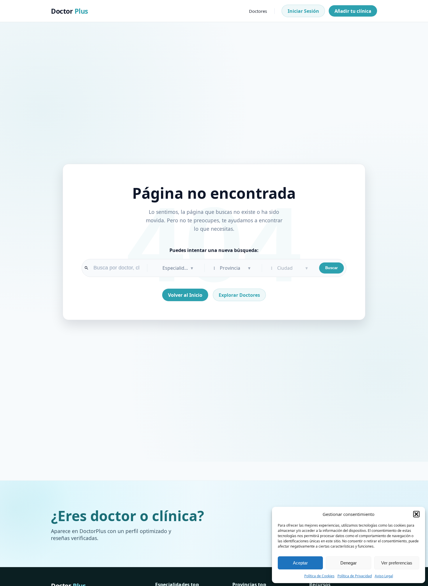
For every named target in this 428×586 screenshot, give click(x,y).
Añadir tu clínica (353, 11)
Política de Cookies (319, 575)
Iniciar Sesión (303, 11)
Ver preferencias (396, 562)
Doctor (69, 11)
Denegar (348, 562)
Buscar (331, 268)
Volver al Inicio (185, 295)
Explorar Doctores (239, 295)
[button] (416, 514)
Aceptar (300, 562)
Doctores (258, 11)
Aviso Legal (384, 575)
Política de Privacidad (354, 575)
